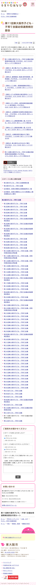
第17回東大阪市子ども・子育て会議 (16, 283)
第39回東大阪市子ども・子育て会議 (16, 366)
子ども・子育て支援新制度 (8, 16)
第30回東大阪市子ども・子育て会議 (16, 339)
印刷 (16, 42)
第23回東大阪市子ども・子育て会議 (16, 313)
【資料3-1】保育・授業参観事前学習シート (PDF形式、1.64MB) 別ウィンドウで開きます (19, 87)
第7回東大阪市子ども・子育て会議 (15, 241)
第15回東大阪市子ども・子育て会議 (16, 272)
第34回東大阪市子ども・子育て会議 (16, 351)
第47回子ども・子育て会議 (13, 390)
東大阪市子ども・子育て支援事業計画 (16, 182)
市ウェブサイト (7, 570)
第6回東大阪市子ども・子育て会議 (15, 238)
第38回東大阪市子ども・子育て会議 (16, 363)
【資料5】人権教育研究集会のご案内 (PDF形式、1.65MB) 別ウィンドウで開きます (18, 136)
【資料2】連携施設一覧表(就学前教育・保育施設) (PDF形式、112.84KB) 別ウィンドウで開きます (19, 78)
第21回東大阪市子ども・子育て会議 (16, 305)
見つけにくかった (10, 451)
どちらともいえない (11, 438)
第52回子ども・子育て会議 (13, 421)
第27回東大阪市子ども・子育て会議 (16, 325)
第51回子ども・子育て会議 (13, 412)
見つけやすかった (10, 447)
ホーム (3, 13)
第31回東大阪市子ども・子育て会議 (16, 342)
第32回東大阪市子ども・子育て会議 (16, 345)
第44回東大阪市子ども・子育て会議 (16, 381)
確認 (18, 477)
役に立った (8, 435)
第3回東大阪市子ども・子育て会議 (15, 209)
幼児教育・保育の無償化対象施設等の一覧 (18, 188)
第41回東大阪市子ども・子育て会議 (16, 372)
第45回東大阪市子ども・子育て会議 (16, 384)
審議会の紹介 (26, 523)
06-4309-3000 (10, 552)
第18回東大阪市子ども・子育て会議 (16, 286)
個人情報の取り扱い (9, 568)
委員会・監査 (16, 523)
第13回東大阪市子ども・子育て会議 (16, 266)
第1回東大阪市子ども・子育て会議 (15, 203)
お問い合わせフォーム (9, 505)
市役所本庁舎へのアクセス (11, 565)
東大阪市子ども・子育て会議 (13, 185)
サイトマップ (7, 562)
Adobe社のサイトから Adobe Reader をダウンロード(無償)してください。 (18, 171)
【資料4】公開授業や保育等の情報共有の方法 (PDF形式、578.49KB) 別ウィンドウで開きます (19, 114)
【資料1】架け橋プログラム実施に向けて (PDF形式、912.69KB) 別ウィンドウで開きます (18, 70)
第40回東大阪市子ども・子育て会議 (16, 369)
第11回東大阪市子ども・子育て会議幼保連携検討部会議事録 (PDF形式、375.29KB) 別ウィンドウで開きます (19, 154)
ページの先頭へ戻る (28, 532)
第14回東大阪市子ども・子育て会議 (16, 269)
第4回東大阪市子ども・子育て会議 (15, 212)
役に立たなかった (10, 440)
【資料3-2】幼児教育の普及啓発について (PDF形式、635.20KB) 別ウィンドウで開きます (19, 96)
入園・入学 (24, 519)
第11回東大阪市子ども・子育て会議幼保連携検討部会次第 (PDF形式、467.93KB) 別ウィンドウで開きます (19, 61)
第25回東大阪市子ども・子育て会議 (16, 319)
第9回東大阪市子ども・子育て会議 (15, 247)
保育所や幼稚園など (13, 13)
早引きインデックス (13, 519)
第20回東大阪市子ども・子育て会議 (16, 297)
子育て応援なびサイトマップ (12, 537)
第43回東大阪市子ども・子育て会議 (16, 378)
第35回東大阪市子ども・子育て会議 (16, 354)
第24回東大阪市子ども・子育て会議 (16, 316)
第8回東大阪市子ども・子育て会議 (15, 244)
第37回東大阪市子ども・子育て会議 (16, 360)
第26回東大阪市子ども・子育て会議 (16, 322)
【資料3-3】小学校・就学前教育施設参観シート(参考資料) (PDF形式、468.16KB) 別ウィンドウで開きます (19, 105)
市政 (8, 523)
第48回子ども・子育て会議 (13, 393)
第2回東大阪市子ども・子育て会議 (15, 206)
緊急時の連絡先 (7, 573)
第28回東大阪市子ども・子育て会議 (16, 328)
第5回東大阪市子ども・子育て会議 (15, 215)
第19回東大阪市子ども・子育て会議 (16, 289)
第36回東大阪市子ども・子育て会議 (16, 357)
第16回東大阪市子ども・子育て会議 (16, 275)
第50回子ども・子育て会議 (13, 404)
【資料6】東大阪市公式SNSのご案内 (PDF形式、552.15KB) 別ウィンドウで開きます (18, 145)
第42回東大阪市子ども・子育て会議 (16, 375)
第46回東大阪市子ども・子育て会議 (16, 387)
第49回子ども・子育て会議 (13, 396)
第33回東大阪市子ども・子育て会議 (16, 348)
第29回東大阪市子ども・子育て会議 (16, 331)
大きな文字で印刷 (27, 42)
